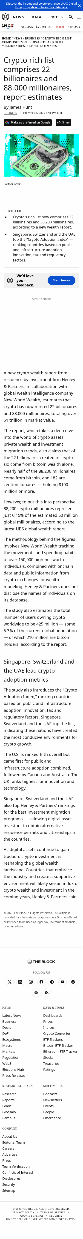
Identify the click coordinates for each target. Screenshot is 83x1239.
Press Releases (13, 1075)
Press (6, 1160)
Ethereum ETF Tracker (60, 1051)
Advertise (9, 1154)
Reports (8, 1100)
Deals (6, 1027)
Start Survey (61, 280)
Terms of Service (53, 1212)
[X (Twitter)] (10, 982)
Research (9, 1094)
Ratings (49, 1069)
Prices (48, 1021)
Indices (48, 1027)
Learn (6, 1106)
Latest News (11, 1015)
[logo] (5, 17)
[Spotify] (73, 982)
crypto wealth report (37, 373)
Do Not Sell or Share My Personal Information (41, 1219)
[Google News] (36, 993)
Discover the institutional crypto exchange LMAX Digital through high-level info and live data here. (41, 5)
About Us (9, 1136)
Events (48, 1106)
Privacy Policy (23, 1212)
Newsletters (52, 1100)
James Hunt (21, 107)
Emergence (52, 1118)
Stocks (48, 1057)
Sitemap (8, 1190)
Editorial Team (13, 1142)
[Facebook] (41, 982)
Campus (8, 1118)
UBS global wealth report (40, 529)
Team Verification (16, 1166)
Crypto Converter (56, 1033)
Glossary (9, 1112)
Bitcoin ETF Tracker (58, 1045)
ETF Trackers (53, 1039)
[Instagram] (31, 982)
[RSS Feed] (47, 993)
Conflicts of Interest (17, 1172)
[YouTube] (62, 982)
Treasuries (51, 1063)
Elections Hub (13, 1069)
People (48, 1112)
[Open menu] (79, 17)
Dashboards (52, 1015)
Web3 (6, 1063)
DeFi (5, 1033)
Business (9, 1021)
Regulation (10, 1057)
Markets (8, 1051)
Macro (7, 1045)
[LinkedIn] (20, 982)
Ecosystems (11, 1039)
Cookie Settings (32, 1216)
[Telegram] (52, 982)
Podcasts (50, 1094)
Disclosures (11, 1178)
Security (8, 1184)
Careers (8, 1148)
